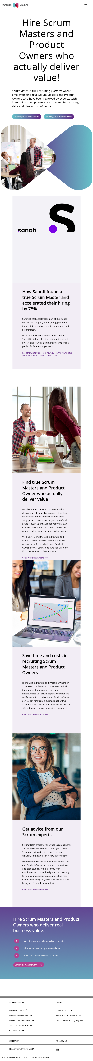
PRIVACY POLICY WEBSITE (67, 1015)
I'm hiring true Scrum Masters (26, 116)
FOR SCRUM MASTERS (18, 1015)
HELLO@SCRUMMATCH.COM (21, 1049)
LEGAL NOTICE (62, 1010)
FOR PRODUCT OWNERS (20, 1020)
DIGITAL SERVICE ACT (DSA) (67, 1020)
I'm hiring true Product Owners (59, 116)
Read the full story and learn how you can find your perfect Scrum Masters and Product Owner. (47, 354)
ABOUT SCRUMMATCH (19, 1025)
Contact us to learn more (33, 557)
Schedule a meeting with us (27, 964)
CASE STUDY (14, 1030)
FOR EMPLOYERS (16, 1010)
